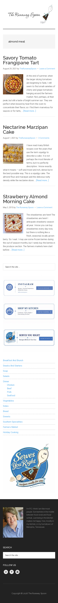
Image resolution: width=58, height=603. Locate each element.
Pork (9, 392)
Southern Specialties (13, 422)
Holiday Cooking (10, 432)
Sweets (6, 416)
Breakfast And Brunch (13, 360)
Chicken (10, 385)
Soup (5, 371)
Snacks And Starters (12, 365)
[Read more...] (29, 111)
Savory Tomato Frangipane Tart (21, 60)
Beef (9, 388)
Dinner (6, 381)
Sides (5, 406)
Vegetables (8, 400)
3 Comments (43, 138)
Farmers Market (10, 427)
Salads (6, 376)
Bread (5, 411)
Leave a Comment (47, 69)
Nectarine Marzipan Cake (25, 129)
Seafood (11, 395)
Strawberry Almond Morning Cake (25, 199)
